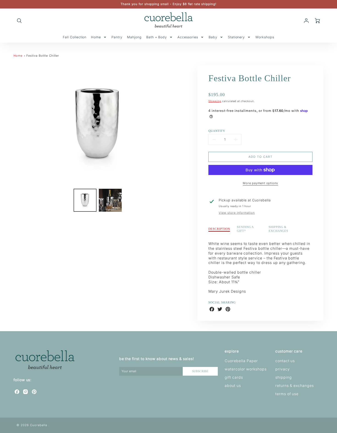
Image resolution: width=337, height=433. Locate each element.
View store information (237, 212)
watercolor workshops (245, 369)
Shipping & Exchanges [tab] (278, 229)
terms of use (287, 393)
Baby (213, 37)
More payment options (260, 183)
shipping (283, 377)
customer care (288, 351)
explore (232, 351)
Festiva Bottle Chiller (42, 55)
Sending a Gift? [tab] (245, 229)
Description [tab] (219, 228)
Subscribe (200, 371)
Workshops (264, 37)
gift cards (234, 377)
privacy (282, 369)
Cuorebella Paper (241, 360)
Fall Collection (74, 37)
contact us (285, 360)
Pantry (116, 37)
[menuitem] (75, 37)
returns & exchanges (294, 385)
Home (96, 37)
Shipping (214, 101)
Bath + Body (156, 37)
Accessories (187, 37)
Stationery (236, 37)
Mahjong (134, 37)
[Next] (184, 125)
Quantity (216, 131)
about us (233, 385)
